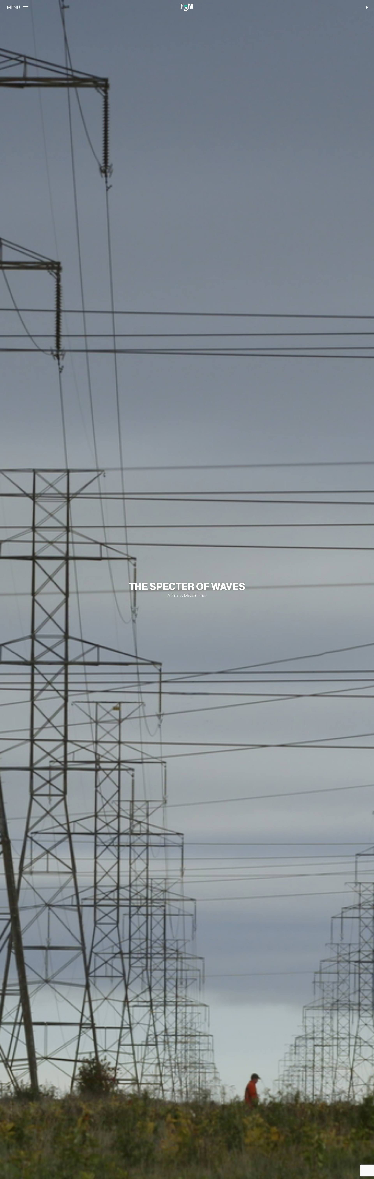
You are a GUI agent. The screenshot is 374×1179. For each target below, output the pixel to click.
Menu (13, 7)
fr (366, 7)
